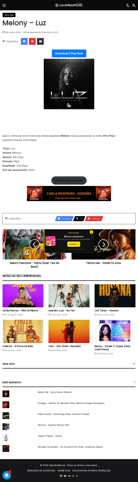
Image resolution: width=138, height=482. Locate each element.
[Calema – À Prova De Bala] (23, 331)
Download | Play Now (69, 53)
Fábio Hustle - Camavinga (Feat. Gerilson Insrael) (63, 414)
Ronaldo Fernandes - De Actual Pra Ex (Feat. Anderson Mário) (70, 446)
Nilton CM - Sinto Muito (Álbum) (55, 392)
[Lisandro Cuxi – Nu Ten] (68, 295)
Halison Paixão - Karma (50, 436)
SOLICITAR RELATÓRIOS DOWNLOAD (91, 470)
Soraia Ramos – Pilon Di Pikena (20, 310)
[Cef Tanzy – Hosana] (115, 295)
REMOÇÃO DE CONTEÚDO (41, 470)
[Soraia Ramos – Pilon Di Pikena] (23, 295)
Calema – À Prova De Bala (18, 346)
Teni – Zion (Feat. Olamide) (64, 346)
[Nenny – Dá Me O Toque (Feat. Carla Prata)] (115, 331)
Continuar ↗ (74, 244)
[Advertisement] (69, 123)
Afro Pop (9, 15)
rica (16, 140)
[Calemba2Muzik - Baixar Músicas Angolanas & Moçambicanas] (69, 5)
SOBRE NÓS (64, 470)
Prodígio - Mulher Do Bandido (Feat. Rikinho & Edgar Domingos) (71, 403)
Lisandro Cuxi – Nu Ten (61, 310)
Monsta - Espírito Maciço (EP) (53, 425)
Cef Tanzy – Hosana (106, 310)
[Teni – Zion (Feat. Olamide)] (68, 331)
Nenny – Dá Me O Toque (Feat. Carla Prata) (113, 348)
